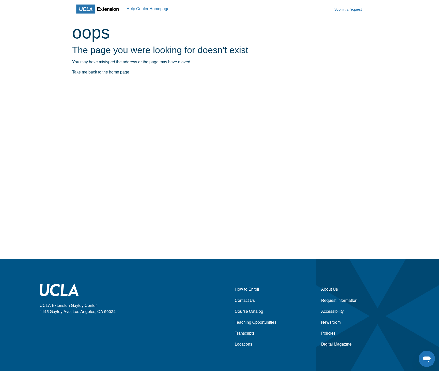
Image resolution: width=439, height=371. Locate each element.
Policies (328, 333)
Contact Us (245, 300)
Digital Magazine (336, 344)
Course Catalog (249, 311)
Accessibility (332, 311)
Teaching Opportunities (255, 322)
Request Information (339, 300)
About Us (329, 289)
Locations (243, 344)
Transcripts (245, 333)
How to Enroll (247, 289)
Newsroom (331, 322)
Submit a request (348, 9)
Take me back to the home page (100, 72)
